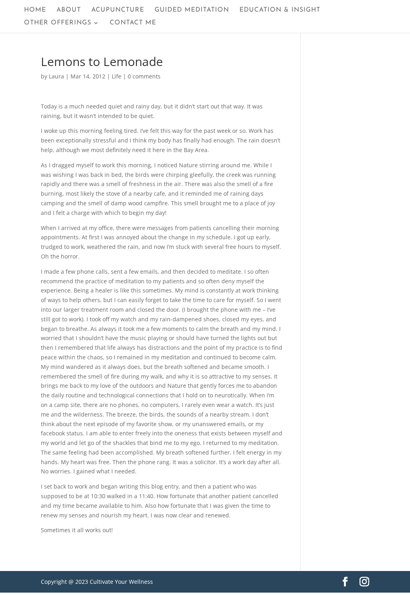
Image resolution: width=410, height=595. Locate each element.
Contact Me (133, 23)
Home (35, 10)
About (68, 10)
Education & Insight (279, 10)
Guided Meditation (192, 10)
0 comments (144, 76)
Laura (56, 76)
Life (116, 76)
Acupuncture (117, 10)
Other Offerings (57, 23)
